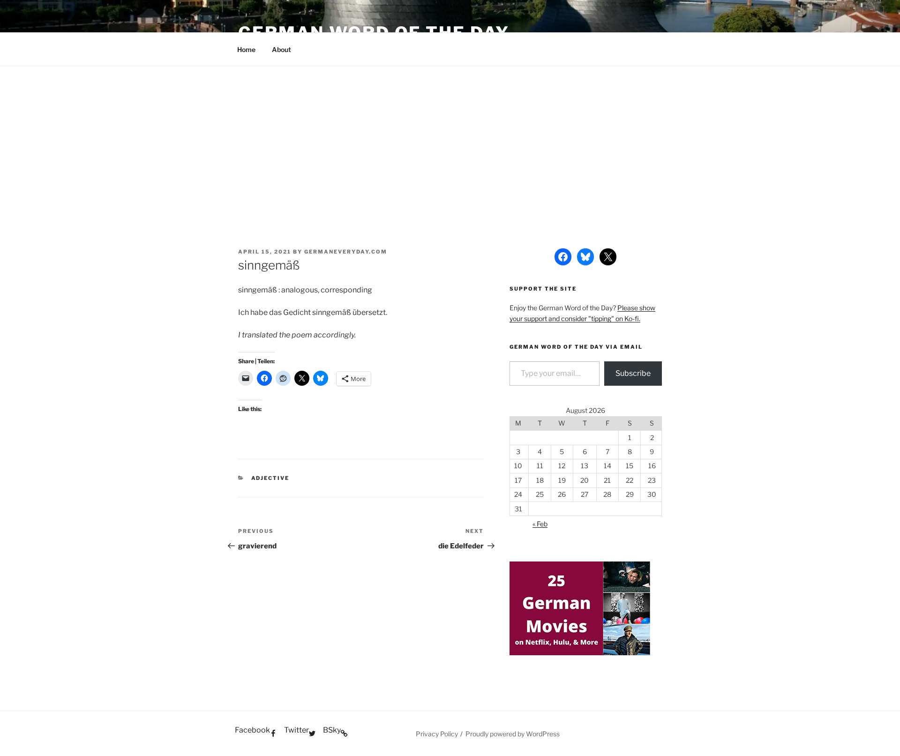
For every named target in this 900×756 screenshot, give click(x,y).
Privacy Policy (437, 734)
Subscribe (633, 373)
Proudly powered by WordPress (512, 734)
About (281, 49)
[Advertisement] (450, 136)
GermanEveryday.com (345, 251)
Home (246, 49)
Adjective (270, 478)
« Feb (540, 524)
